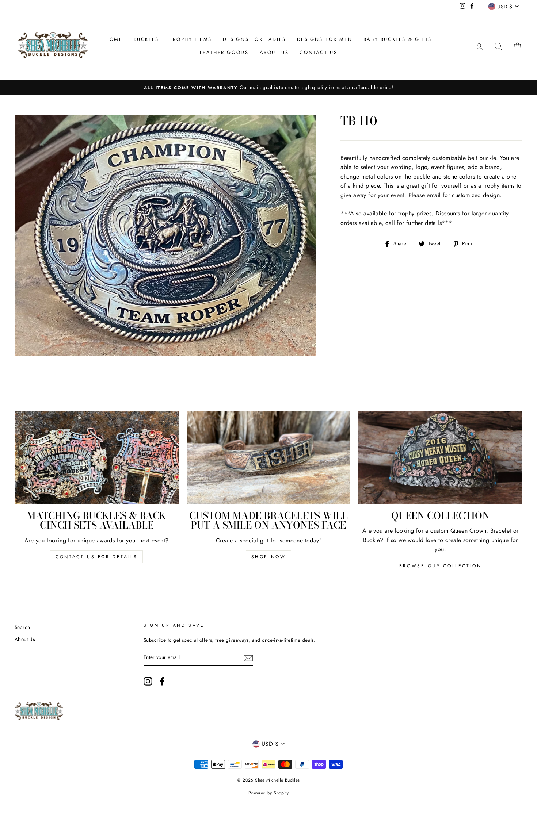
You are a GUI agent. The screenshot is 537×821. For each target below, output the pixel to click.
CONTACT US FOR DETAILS (96, 556)
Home (113, 39)
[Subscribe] (248, 658)
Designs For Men (325, 39)
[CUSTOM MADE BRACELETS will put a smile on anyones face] (269, 457)
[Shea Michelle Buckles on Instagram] (148, 681)
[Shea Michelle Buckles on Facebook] (162, 681)
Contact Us (318, 52)
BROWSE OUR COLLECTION (440, 566)
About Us (274, 52)
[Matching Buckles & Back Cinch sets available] (97, 457)
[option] (268, 88)
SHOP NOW (268, 556)
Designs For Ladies (254, 39)
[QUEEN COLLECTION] (440, 457)
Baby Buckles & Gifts (397, 39)
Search (22, 627)
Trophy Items (191, 39)
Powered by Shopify (268, 793)
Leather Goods (224, 52)
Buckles (146, 39)
